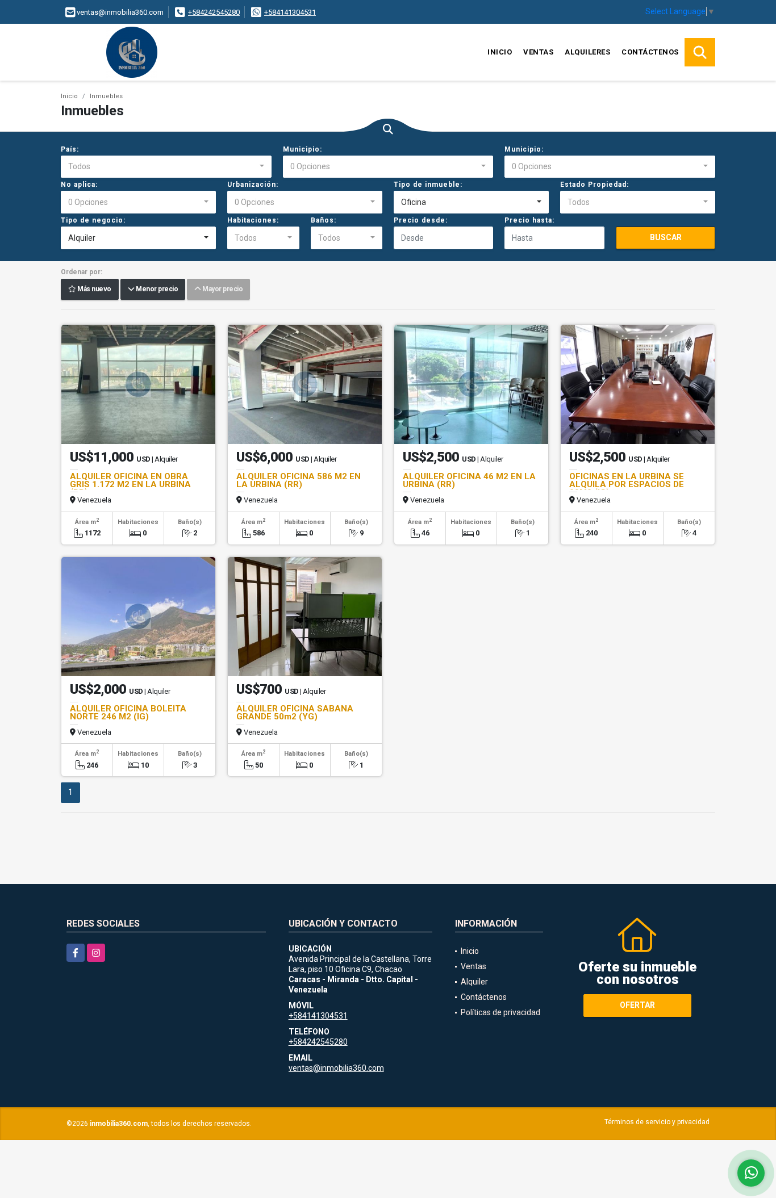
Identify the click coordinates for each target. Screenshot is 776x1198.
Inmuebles (106, 96)
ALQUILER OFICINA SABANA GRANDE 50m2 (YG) (294, 712)
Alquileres (587, 52)
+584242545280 (214, 12)
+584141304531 (290, 12)
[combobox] (166, 167)
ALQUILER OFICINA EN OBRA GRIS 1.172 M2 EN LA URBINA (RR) (130, 484)
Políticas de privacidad (500, 1012)
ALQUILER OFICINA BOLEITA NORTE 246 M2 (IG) (128, 712)
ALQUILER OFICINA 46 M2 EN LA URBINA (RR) (469, 480)
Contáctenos (650, 52)
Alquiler (474, 981)
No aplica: (79, 185)
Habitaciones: (253, 220)
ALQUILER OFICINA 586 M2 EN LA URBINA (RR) (298, 480)
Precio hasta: (529, 220)
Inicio (499, 52)
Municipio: (302, 149)
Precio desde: (421, 220)
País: (70, 149)
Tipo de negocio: (93, 220)
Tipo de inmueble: (428, 185)
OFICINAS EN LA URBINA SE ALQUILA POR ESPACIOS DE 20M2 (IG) (626, 484)
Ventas (538, 52)
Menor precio (156, 290)
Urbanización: (252, 185)
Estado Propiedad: (594, 185)
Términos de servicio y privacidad (657, 1122)
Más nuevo (93, 290)
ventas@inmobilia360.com (336, 1068)
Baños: (323, 220)
